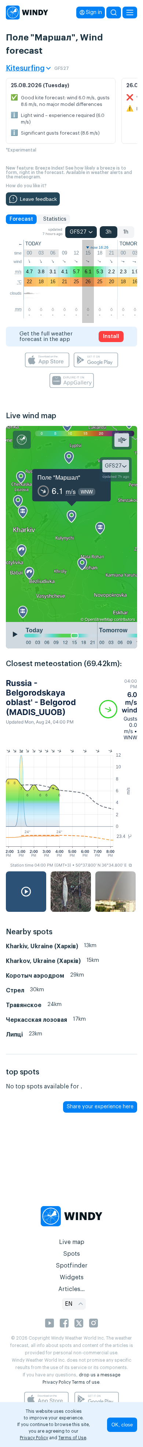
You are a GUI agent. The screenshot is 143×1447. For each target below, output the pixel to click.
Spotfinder (72, 1266)
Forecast (21, 219)
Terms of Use (72, 1438)
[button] (118, 709)
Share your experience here (100, 1106)
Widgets (72, 1277)
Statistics (54, 219)
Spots (71, 1254)
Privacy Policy (57, 1382)
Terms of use (85, 1382)
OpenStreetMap (99, 619)
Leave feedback (38, 199)
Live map (71, 1242)
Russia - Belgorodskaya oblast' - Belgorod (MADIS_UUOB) (41, 697)
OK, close (122, 1425)
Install (111, 336)
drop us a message (99, 1375)
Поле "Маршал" (58, 477)
